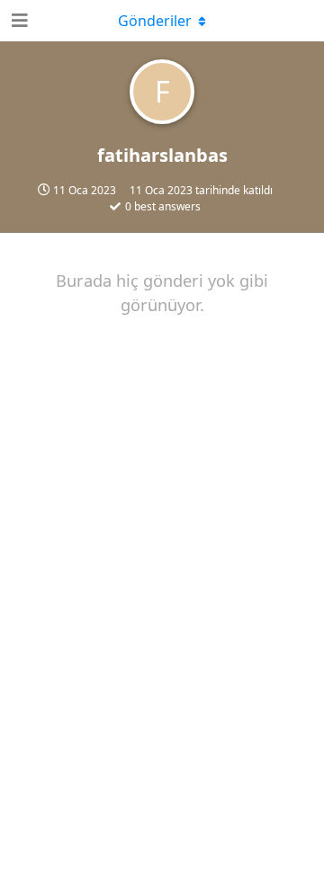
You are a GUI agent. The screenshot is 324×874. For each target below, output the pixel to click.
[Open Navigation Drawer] (18, 20)
